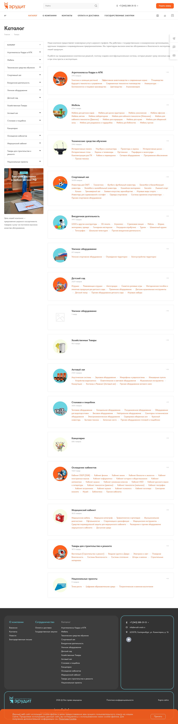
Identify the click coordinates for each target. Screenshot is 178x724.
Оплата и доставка (43, 628)
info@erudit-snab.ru (137, 627)
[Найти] (97, 6)
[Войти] (157, 15)
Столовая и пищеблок (83, 402)
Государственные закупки (46, 631)
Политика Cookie (67, 718)
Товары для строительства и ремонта (92, 546)
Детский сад (78, 278)
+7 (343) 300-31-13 (127, 6)
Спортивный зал (80, 177)
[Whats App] (128, 639)
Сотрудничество (44, 622)
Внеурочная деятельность (86, 216)
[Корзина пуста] (172, 15)
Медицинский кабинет (84, 510)
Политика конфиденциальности (120, 700)
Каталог (66, 622)
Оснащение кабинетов (84, 467)
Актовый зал (78, 369)
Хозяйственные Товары (84, 340)
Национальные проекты (84, 578)
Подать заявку (165, 6)
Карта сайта (163, 700)
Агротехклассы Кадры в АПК (87, 72)
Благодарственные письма (20, 639)
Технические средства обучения (89, 141)
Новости (12, 635)
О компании (16, 622)
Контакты (13, 631)
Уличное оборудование (84, 249)
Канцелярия (78, 438)
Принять (158, 716)
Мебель (76, 105)
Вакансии (13, 628)
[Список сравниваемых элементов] (165, 15)
